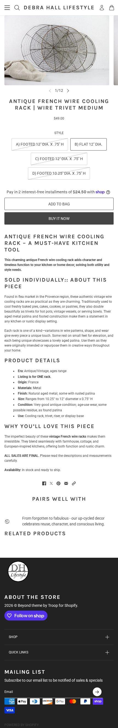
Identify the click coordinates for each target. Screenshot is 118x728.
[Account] (102, 7)
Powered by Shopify (21, 725)
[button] (74, 483)
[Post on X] (51, 483)
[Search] (17, 7)
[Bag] (111, 7)
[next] (68, 90)
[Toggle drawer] (7, 7)
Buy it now (59, 218)
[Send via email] (66, 483)
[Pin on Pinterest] (58, 483)
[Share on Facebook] (44, 483)
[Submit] (97, 691)
